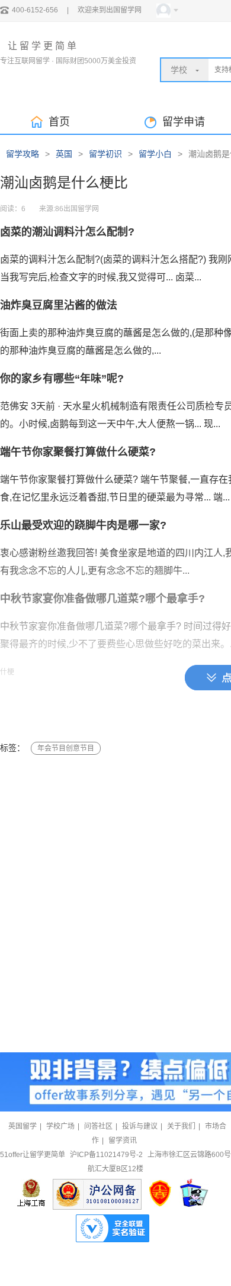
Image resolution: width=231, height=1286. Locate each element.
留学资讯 (122, 1140)
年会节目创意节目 (65, 748)
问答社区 (98, 1126)
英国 (64, 154)
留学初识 (105, 154)
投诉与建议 (140, 1126)
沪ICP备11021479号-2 (106, 1155)
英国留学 (22, 1126)
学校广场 (60, 1126)
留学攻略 (22, 154)
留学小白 (155, 154)
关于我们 (181, 1126)
